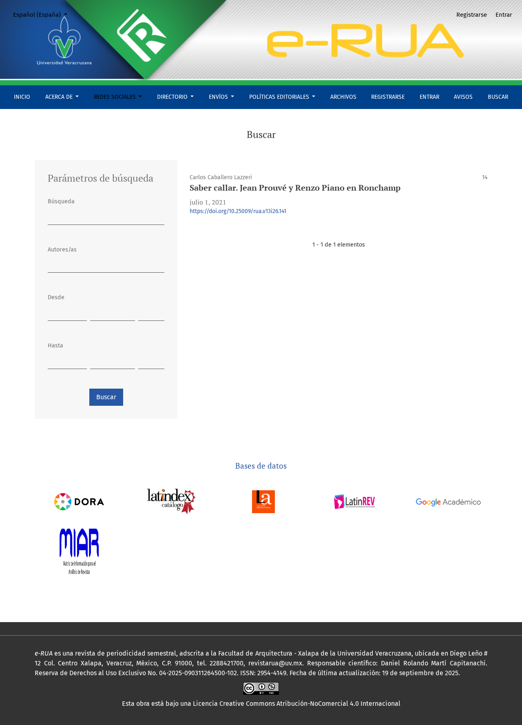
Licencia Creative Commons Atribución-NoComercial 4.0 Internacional (296, 703)
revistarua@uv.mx (275, 663)
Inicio (22, 96)
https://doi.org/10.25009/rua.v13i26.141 (238, 211)
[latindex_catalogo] (171, 501)
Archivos (343, 96)
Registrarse (388, 96)
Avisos (463, 96)
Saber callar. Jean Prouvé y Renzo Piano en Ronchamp (295, 187)
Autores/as (62, 249)
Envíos (219, 96)
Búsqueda (61, 201)
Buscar (498, 96)
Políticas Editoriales (280, 96)
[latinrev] (354, 501)
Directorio (173, 96)
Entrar (429, 96)
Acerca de (59, 96)
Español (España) (43, 14)
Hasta (55, 345)
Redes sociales (115, 96)
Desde (56, 297)
